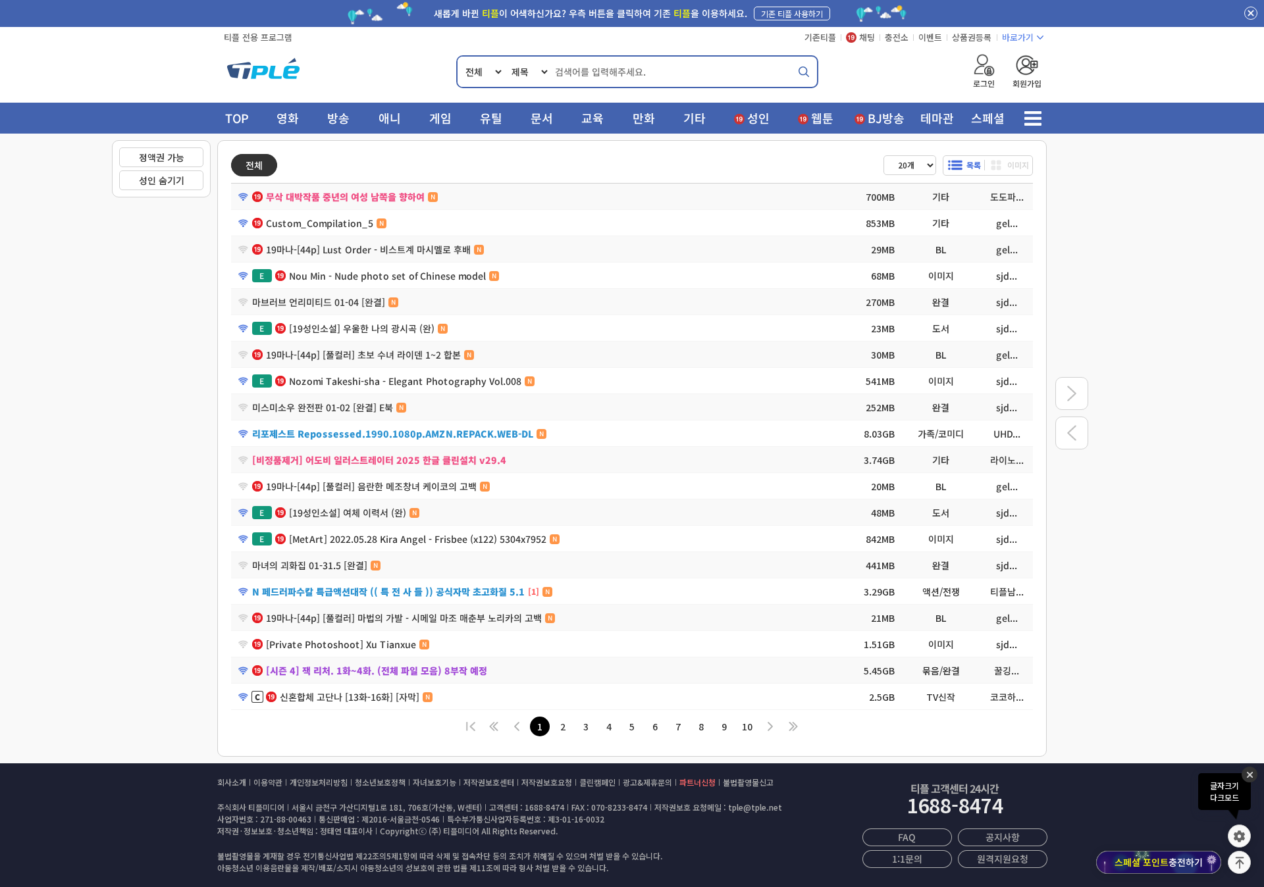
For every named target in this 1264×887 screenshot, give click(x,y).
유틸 (491, 117)
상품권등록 (971, 37)
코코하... (1006, 696)
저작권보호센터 (488, 782)
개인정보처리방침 (319, 782)
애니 (390, 117)
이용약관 (267, 782)
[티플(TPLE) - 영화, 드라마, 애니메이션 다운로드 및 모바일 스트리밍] (263, 71)
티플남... (1006, 591)
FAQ (907, 837)
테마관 (937, 117)
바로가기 (1018, 37)
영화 (287, 117)
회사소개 (231, 782)
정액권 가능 (161, 157)
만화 (644, 117)
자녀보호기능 (434, 782)
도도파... (1006, 196)
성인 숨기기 (161, 180)
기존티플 (820, 37)
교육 (592, 117)
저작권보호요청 (546, 782)
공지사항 (1003, 837)
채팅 (867, 37)
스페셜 (988, 117)
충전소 (896, 37)
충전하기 (1159, 862)
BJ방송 (886, 117)
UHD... (1006, 433)
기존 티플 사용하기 (792, 13)
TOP (237, 117)
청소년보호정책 (380, 782)
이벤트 (930, 37)
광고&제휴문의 (647, 782)
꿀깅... (1006, 670)
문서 (542, 117)
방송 (338, 117)
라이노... (1006, 460)
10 (747, 726)
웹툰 (822, 117)
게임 (440, 117)
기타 (694, 117)
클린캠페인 (597, 782)
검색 (804, 72)
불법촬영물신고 (748, 782)
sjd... (1006, 275)
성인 (758, 117)
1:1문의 (906, 858)
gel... (1006, 223)
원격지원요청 (1002, 858)
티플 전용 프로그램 (258, 37)
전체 (254, 165)
